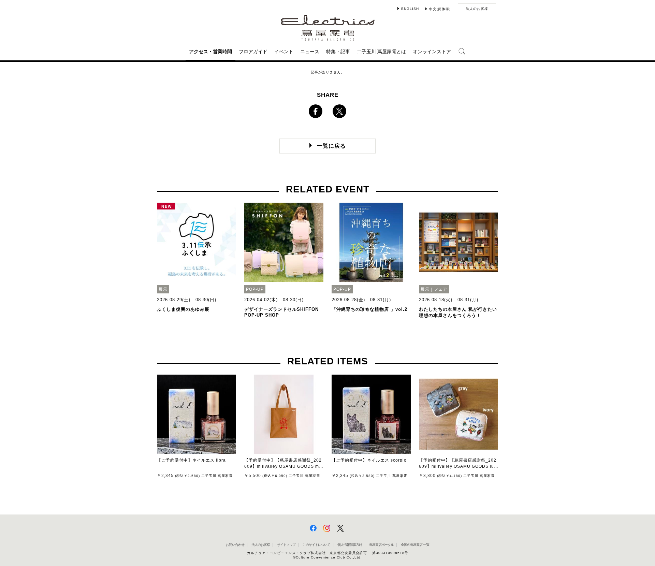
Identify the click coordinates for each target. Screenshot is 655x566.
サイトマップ (286, 545)
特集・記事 (338, 51)
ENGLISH (410, 9)
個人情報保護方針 (349, 545)
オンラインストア (432, 51)
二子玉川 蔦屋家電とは (381, 51)
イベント (283, 51)
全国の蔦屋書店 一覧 (415, 545)
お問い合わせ (235, 545)
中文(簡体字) (440, 9)
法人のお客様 (477, 9)
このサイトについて (316, 545)
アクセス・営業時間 (210, 51)
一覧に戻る (331, 146)
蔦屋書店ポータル (381, 545)
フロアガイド (253, 51)
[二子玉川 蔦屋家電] (328, 37)
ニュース (309, 51)
